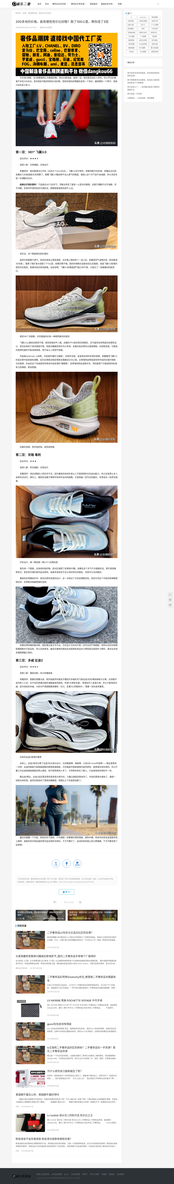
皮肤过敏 (155, 44)
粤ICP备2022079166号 (72, 1178)
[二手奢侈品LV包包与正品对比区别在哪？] (30, 940)
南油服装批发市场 (132, 29)
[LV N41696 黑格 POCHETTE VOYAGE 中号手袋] (30, 1008)
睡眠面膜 (131, 48)
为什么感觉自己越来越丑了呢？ (65, 1071)
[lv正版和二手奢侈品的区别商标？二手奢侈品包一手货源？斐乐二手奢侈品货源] (30, 1055)
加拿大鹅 (155, 21)
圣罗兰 (85, 1174)
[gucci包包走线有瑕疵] (30, 1031)
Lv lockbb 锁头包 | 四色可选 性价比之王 (70, 1115)
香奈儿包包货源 (43, 1174)
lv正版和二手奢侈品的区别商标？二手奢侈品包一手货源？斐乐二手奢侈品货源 (81, 1049)
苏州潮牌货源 (143, 48)
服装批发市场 (106, 4)
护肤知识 (21, 1072)
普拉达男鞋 (143, 40)
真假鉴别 (93, 4)
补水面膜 (143, 52)
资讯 (47, 4)
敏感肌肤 (131, 40)
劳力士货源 (94, 1174)
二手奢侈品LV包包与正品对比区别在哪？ (70, 932)
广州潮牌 (143, 36)
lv (131, 17)
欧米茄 (111, 1174)
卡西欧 (104, 1174)
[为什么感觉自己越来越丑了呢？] (30, 1078)
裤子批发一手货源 (134, 94)
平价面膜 (131, 36)
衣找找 (131, 52)
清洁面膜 (131, 44)
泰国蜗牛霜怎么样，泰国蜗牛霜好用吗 (37, 1094)
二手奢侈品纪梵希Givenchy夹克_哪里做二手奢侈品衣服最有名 (81, 978)
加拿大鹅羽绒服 (132, 25)
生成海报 (70, 902)
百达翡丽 (120, 1174)
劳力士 (143, 25)
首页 (39, 4)
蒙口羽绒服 (154, 48)
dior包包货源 (56, 1174)
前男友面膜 (143, 21)
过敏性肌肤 (154, 52)
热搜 (120, 4)
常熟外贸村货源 (155, 33)
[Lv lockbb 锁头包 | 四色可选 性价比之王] (30, 1123)
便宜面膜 (155, 17)
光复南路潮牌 (132, 21)
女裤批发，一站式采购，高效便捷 (140, 98)
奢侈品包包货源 (59, 4)
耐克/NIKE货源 (46, 27)
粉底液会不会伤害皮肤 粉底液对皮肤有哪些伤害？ (44, 1138)
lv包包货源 (21, 1001)
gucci (66, 1174)
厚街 (143, 29)
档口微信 (155, 40)
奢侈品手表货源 (77, 4)
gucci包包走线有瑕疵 (59, 1024)
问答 (17, 1106)
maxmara (143, 17)
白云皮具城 (143, 44)
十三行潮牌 (154, 25)
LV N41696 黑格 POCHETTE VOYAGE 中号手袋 (74, 1000)
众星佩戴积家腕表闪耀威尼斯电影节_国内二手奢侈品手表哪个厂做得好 (56, 956)
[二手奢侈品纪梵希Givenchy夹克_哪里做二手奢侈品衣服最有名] (30, 984)
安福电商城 (131, 33)
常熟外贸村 (143, 33)
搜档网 (154, 36)
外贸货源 (155, 29)
